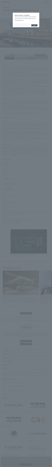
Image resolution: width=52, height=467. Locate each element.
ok (34, 25)
